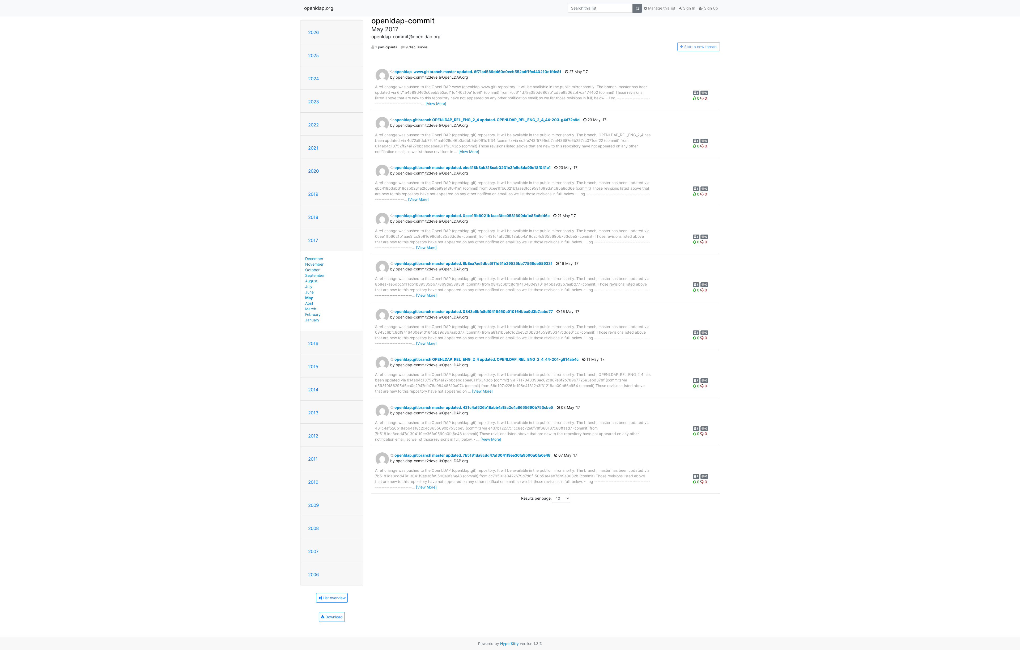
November (314, 264)
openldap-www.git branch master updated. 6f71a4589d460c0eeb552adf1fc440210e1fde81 (477, 71)
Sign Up (710, 8)
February (313, 314)
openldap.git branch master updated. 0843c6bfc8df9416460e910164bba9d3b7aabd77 (473, 311)
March (310, 309)
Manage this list (661, 8)
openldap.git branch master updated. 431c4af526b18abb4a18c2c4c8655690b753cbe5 (473, 407)
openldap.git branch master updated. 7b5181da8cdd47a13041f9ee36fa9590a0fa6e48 (472, 455)
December (314, 258)
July (308, 286)
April (309, 303)
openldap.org (318, 8)
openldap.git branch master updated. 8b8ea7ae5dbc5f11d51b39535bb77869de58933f (473, 263)
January (312, 320)
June (309, 292)
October (312, 269)
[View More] (436, 103)
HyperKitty (509, 643)
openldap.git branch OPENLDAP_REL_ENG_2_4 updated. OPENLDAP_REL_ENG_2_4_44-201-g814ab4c (486, 359)
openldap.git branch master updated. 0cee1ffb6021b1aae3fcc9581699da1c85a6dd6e (472, 215)
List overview (334, 598)
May (309, 297)
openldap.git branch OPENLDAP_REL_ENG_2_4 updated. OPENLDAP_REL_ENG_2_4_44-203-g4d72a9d (487, 119)
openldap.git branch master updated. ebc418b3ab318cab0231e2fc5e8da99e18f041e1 (472, 167)
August (311, 281)
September (315, 275)
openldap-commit (403, 20)
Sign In (688, 8)
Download (333, 617)
